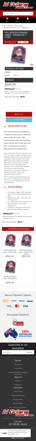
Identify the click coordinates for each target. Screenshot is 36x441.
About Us (18, 381)
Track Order (18, 368)
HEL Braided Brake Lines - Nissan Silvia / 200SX (26, 252)
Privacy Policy (18, 399)
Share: (20, 42)
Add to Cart (19, 114)
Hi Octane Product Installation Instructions (18, 373)
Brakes (10, 26)
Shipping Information (18, 395)
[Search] (31, 13)
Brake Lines (18, 26)
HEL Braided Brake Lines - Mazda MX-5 (10, 277)
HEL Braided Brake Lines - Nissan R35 (10, 251)
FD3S (15, 75)
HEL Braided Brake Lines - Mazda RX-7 (17, 27)
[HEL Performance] (32, 65)
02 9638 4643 (18, 424)
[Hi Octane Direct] (18, 5)
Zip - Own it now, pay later (18, 407)
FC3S (8, 75)
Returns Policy (18, 403)
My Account (18, 364)
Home (4, 26)
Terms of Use (18, 391)
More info (17, 89)
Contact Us (18, 385)
